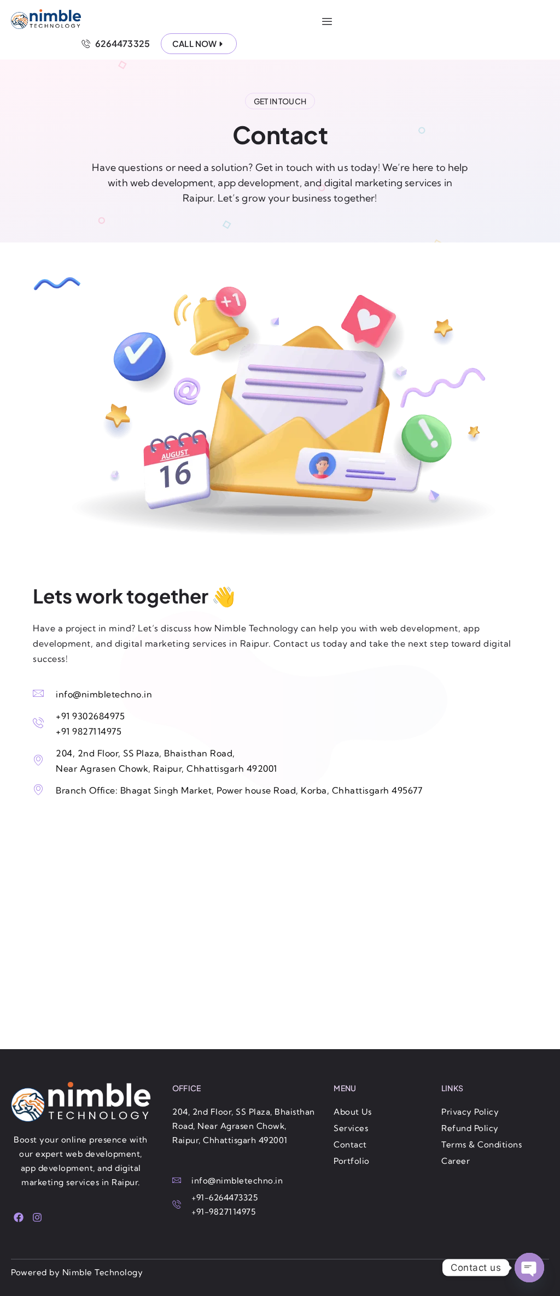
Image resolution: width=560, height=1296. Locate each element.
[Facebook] (19, 1218)
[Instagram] (37, 1218)
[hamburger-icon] (326, 21)
